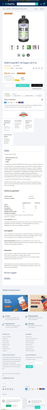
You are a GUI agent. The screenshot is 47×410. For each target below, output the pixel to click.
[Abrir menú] (3, 3)
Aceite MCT (8, 8)
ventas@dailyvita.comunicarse (8, 377)
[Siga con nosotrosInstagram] (8, 389)
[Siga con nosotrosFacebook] (3, 389)
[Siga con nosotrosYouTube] (12, 389)
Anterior (36, 8)
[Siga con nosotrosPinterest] (10, 389)
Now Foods (8, 65)
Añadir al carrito (22, 85)
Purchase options (8, 76)
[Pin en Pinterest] (36, 68)
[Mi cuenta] (41, 4)
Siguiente (42, 8)
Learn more (8, 403)
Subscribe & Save (12, 80)
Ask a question (19, 68)
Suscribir (29, 366)
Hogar (3, 8)
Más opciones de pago (37, 88)
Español (4, 383)
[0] (43, 4)
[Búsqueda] (36, 4)
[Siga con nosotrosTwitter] (5, 389)
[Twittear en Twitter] (39, 68)
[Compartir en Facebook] (34, 68)
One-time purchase (10, 78)
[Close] (21, 398)
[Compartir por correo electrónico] (42, 68)
